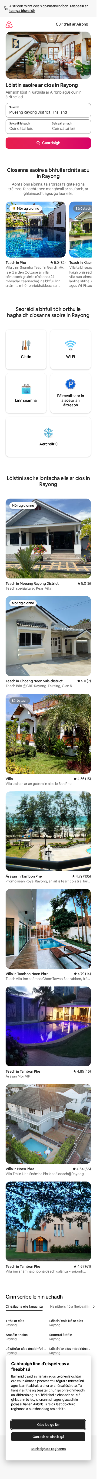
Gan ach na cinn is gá (48, 1437)
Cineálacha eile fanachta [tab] (24, 1306)
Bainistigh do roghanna (48, 1449)
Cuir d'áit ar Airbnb (72, 24)
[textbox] (26, 128)
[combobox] (48, 112)
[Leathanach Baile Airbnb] (9, 24)
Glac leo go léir (48, 1425)
